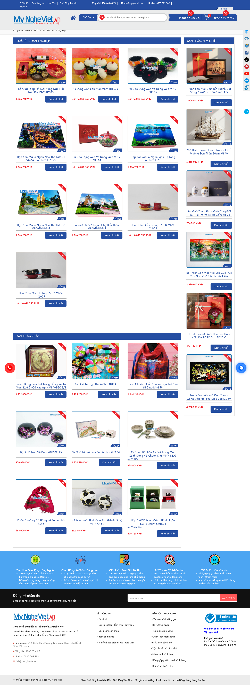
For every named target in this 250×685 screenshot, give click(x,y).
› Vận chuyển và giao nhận (164, 648)
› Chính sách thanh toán (163, 636)
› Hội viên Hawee (105, 636)
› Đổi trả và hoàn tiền (162, 666)
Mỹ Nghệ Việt (55, 680)
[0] (207, 20)
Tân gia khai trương (144, 680)
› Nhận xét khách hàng (162, 654)
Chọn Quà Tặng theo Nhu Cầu (96, 680)
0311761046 (61, 631)
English (224, 9)
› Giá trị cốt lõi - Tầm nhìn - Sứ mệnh (115, 625)
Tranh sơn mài (163, 680)
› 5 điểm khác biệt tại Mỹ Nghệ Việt (115, 642)
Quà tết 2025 (32, 30)
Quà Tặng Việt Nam (123, 680)
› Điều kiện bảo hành (161, 642)
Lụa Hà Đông (178, 680)
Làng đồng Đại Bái (195, 680)
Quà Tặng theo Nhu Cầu (44, 3)
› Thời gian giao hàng (162, 631)
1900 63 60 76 (109, 3)
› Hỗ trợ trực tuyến (160, 625)
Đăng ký (230, 597)
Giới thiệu (24, 3)
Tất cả (87, 17)
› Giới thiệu (102, 619)
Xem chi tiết (56, 98)
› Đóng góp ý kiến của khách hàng (168, 660)
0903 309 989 (163, 3)
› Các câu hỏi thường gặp (164, 619)
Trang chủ (18, 30)
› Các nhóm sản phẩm (108, 631)
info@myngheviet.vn (133, 3)
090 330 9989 (224, 18)
